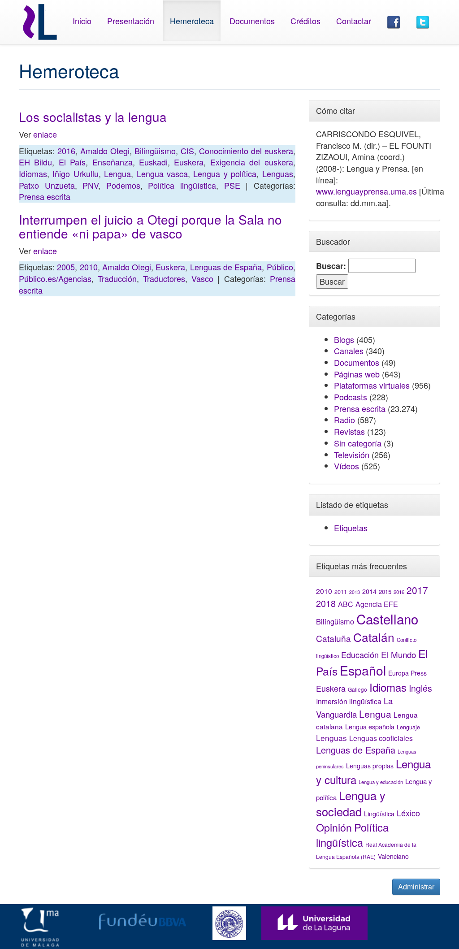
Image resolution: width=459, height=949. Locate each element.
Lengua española (369, 726)
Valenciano (393, 856)
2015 (385, 591)
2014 (369, 591)
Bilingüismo (155, 150)
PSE (232, 185)
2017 (417, 590)
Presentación (130, 20)
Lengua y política (224, 173)
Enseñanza (112, 162)
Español (363, 670)
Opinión (334, 827)
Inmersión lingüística (348, 701)
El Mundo (398, 654)
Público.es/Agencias (55, 278)
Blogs (344, 339)
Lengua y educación (381, 781)
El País (72, 162)
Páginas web (357, 374)
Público (280, 267)
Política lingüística (182, 185)
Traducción (117, 278)
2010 (89, 267)
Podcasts (350, 397)
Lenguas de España (226, 267)
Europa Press (407, 672)
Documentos (252, 20)
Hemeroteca (192, 20)
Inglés (420, 688)
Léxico (408, 813)
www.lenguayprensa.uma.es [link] (366, 191)
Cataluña (333, 638)
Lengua (117, 173)
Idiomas (33, 173)
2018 (326, 603)
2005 (66, 267)
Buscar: (331, 266)
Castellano (387, 618)
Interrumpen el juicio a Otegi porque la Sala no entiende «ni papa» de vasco (150, 226)
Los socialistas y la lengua (93, 117)
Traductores (164, 278)
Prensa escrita (44, 196)
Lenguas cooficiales (381, 738)
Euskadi (153, 162)
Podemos (123, 185)
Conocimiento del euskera (246, 150)
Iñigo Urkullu (75, 173)
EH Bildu (35, 162)
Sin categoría (357, 443)
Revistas (349, 431)
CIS (187, 150)
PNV (90, 185)
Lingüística (379, 813)
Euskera (189, 162)
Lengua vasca (162, 173)
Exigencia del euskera (251, 162)
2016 (66, 150)
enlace (45, 134)
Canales (349, 350)
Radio (344, 419)
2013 (354, 592)
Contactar (353, 20)
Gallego (357, 689)
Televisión (351, 454)
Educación (360, 654)
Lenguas (277, 173)
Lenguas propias (370, 765)
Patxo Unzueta (47, 185)
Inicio (82, 20)
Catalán (373, 636)
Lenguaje (408, 727)
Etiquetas (351, 527)
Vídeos (346, 466)
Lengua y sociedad (350, 803)
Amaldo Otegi (105, 150)
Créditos (305, 20)
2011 (340, 592)
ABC (345, 604)
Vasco (202, 278)
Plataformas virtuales (372, 385)
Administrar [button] (416, 886)
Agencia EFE (376, 604)
